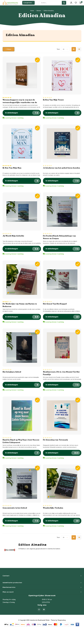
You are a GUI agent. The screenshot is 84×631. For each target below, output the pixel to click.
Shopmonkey (62, 620)
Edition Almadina (49, 10)
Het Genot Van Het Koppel (55, 304)
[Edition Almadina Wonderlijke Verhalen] (62, 483)
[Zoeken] (64, 3)
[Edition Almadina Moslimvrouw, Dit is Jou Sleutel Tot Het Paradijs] (62, 347)
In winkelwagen (11, 113)
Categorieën (27, 2)
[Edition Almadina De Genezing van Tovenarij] (62, 416)
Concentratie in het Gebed (15, 508)
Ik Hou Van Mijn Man (12, 168)
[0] (80, 3)
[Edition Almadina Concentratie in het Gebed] (22, 483)
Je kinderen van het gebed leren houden (61, 168)
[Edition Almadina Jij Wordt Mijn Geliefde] (22, 211)
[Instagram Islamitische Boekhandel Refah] (39, 610)
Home (32, 10)
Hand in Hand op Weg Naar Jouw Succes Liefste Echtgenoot (21, 441)
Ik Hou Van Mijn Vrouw (53, 100)
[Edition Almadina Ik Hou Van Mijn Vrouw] (62, 75)
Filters (9, 49)
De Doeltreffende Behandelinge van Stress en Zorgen (59, 237)
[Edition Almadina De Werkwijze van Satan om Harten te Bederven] (22, 280)
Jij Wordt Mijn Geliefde (13, 236)
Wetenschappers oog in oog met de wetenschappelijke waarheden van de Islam (20, 101)
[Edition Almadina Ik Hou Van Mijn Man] (22, 143)
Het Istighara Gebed (12, 372)
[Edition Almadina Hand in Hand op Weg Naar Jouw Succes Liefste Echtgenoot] (22, 416)
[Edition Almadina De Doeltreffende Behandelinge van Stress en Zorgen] (62, 211)
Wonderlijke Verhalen (53, 508)
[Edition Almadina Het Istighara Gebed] (22, 347)
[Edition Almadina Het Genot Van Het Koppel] (62, 280)
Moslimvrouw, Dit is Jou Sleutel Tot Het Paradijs (61, 373)
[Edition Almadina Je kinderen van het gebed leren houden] (62, 143)
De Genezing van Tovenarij (55, 440)
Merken (39, 10)
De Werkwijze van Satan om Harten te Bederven (20, 305)
